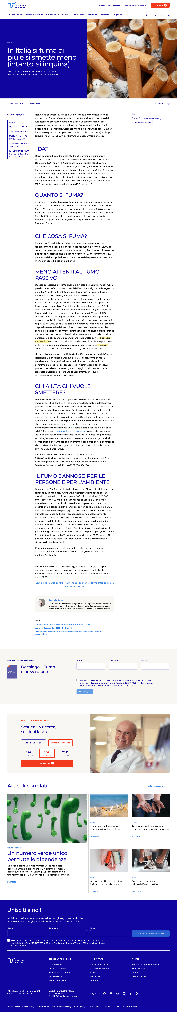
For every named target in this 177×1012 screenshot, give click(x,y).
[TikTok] (130, 993)
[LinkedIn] (124, 993)
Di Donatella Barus (16, 103)
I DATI (12, 122)
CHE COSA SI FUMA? (19, 131)
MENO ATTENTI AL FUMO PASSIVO (18, 137)
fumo (136, 119)
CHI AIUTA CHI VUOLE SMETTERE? (20, 144)
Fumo (9, 43)
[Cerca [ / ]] (169, 15)
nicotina (102, 345)
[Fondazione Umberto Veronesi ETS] (16, 5)
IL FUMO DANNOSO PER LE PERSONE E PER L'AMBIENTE (19, 154)
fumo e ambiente (151, 119)
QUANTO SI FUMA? (18, 127)
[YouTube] (117, 993)
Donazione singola (33, 743)
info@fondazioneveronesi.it (66, 996)
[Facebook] (104, 993)
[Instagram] (110, 993)
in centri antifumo (71, 431)
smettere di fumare (142, 122)
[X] (137, 993)
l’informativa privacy (121, 680)
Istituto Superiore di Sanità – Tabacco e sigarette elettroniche (62, 624)
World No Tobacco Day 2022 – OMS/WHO (53, 628)
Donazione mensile (60, 743)
